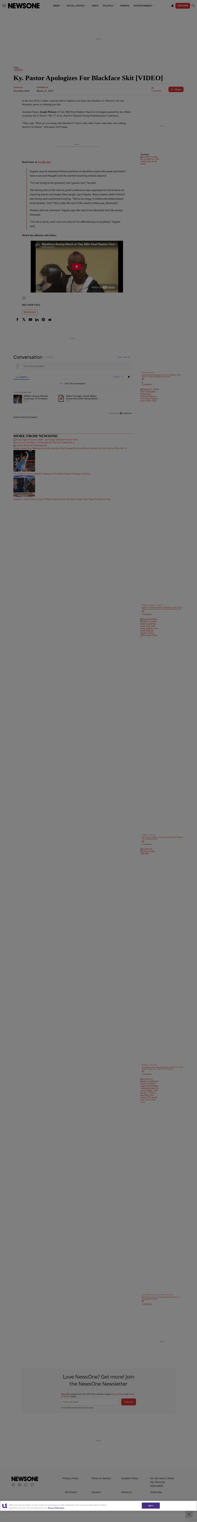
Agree (150, 1505)
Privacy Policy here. (56, 1508)
